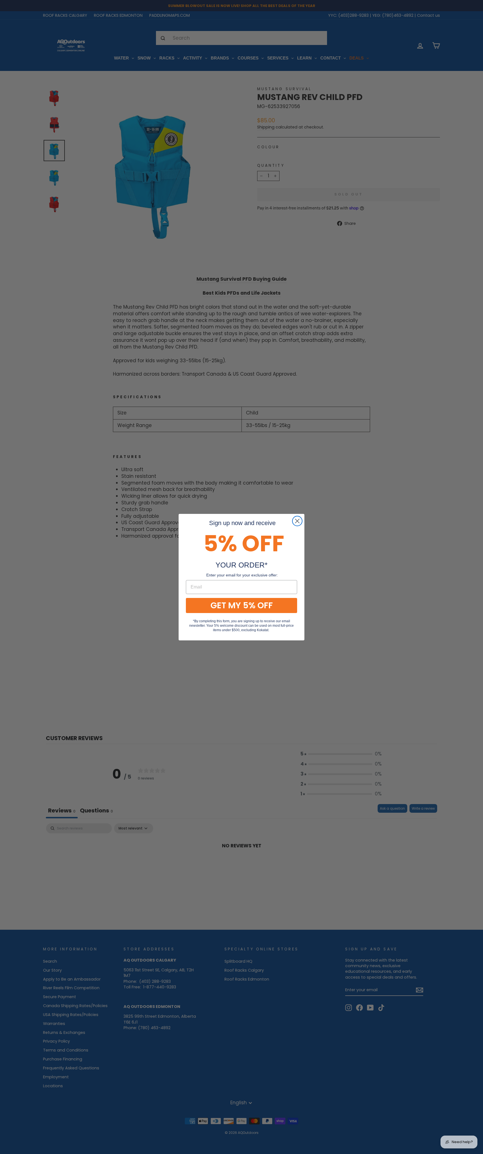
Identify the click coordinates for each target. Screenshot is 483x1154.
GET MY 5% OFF (241, 605)
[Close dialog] (297, 521)
